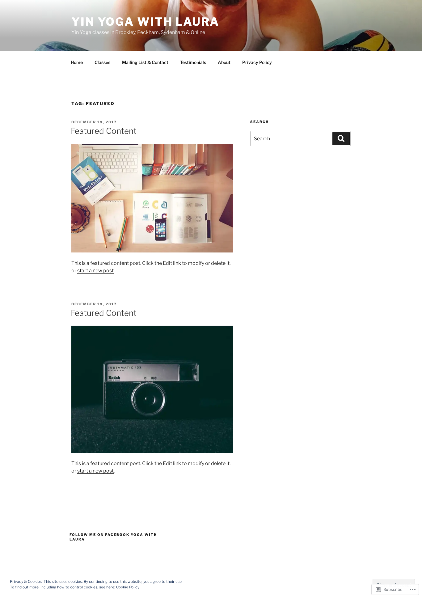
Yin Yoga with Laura (145, 21)
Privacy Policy (257, 62)
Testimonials (193, 62)
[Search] (341, 138)
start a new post (95, 271)
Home (77, 62)
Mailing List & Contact (145, 62)
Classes (102, 62)
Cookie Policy (127, 587)
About (224, 62)
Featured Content (104, 131)
